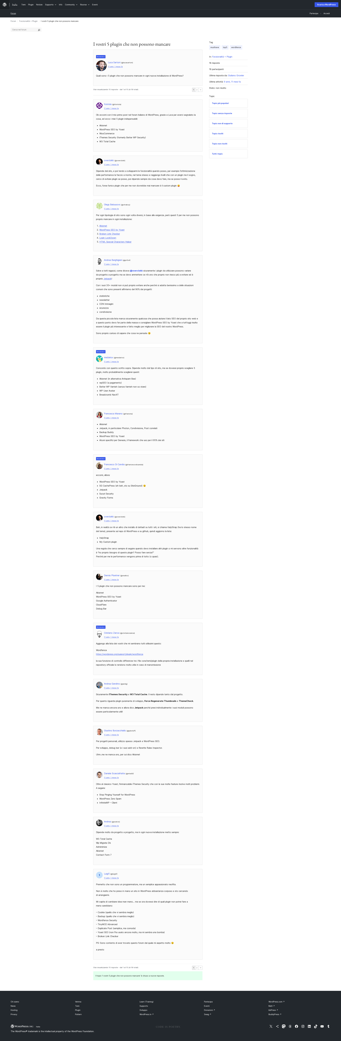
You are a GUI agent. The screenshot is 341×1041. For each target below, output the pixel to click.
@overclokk (136, 270)
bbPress (273, 1010)
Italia (38, 1027)
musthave (214, 47)
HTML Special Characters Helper (115, 241)
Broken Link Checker (109, 233)
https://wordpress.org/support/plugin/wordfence (119, 654)
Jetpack (107, 278)
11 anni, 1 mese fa (115, 67)
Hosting (14, 1010)
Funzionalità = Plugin (28, 21)
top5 (225, 47)
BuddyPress (275, 1014)
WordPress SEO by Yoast (112, 229)
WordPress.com (277, 1002)
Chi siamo (15, 1002)
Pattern (78, 1014)
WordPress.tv (147, 1014)
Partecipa (208, 1002)
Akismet (103, 225)
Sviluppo (143, 1010)
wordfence (236, 47)
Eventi (207, 1006)
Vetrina (78, 1002)
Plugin (77, 1010)
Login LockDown (107, 237)
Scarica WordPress (326, 4)
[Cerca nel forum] (39, 30)
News (13, 1006)
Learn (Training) (147, 1002)
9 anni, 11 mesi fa (232, 81)
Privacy (14, 1014)
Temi (77, 1006)
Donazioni (209, 1010)
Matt (272, 1006)
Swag (207, 1014)
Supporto (144, 1006)
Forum (13, 13)
